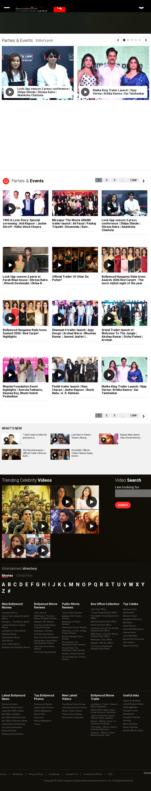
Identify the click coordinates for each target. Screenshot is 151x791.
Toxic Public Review (72, 613)
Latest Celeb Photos (44, 707)
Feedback (54, 774)
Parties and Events (43, 704)
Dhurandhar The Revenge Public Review (73, 643)
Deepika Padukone (132, 619)
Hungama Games (131, 717)
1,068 (133, 180)
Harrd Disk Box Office (101, 625)
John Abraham (130, 636)
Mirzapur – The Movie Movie (16, 622)
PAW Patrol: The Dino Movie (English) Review (45, 617)
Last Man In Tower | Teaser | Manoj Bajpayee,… (104, 705)
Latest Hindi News (131, 701)
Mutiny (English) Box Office (104, 621)
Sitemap (127, 720)
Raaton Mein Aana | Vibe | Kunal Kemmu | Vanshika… (104, 711)
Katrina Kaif (128, 612)
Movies (7, 575)
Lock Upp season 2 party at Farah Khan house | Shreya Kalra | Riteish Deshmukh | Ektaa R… (25, 280)
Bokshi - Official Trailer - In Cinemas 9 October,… (103, 722)
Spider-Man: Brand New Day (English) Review (45, 642)
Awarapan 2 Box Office (101, 639)
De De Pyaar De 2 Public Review (74, 658)
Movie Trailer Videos (72, 711)
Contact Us (72, 774)
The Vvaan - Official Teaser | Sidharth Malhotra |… (104, 728)
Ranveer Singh (130, 616)
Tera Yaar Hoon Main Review (44, 647)
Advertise (18, 774)
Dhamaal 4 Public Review (74, 627)
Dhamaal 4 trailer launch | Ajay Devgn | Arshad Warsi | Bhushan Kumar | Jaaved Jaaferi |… (74, 333)
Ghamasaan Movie (11, 637)
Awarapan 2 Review (43, 631)
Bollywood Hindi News (12, 734)
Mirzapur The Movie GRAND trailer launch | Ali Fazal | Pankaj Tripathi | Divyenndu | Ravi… (74, 223)
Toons (37, 724)
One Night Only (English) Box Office (105, 617)
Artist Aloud (128, 714)
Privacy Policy (36, 774)
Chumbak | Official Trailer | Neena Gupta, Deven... (82, 453)
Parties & (28, 180)
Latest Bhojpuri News (133, 704)
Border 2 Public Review (73, 653)
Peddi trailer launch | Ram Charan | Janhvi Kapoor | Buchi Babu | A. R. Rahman (73, 390)
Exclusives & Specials (72, 717)
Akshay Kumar (130, 609)
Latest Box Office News (13, 711)
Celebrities (24, 575)
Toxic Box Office (98, 609)
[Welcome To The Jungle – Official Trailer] (26, 509)
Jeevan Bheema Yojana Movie (13, 626)
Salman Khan (129, 632)
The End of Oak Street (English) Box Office (101, 647)
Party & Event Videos (72, 714)
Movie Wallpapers (42, 721)
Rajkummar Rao (130, 646)
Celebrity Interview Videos (74, 707)
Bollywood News (10, 704)
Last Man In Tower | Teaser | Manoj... (81, 436)
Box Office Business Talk (14, 717)
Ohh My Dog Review (43, 634)
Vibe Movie (7, 641)
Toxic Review (40, 613)
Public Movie (70, 605)
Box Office (105, 604)
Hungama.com (130, 710)
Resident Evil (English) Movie (16, 647)
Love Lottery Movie (11, 644)
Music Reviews (130, 727)
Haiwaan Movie (9, 634)
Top (130, 604)
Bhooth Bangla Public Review (72, 637)
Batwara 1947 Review (44, 622)
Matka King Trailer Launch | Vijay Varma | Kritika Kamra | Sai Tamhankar (118, 92)
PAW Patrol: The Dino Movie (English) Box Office (104, 635)
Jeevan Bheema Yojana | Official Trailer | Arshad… (103, 716)
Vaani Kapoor (129, 626)
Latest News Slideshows (13, 724)
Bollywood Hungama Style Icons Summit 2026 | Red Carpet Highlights (25, 333)
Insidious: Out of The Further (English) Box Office (105, 629)
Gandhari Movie (9, 613)
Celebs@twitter (130, 707)
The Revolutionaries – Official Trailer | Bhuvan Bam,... (34, 453)
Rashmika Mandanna (133, 629)
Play (10, 92)
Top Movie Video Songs (73, 704)
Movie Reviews (9, 731)
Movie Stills (39, 714)
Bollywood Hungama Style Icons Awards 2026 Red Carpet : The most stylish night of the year (124, 280)
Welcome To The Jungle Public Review (74, 632)
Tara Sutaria (128, 642)
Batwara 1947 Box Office (102, 643)
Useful (131, 695)
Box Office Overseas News (14, 721)
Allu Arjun (127, 622)
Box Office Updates (11, 714)
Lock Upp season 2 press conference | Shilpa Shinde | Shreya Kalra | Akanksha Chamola (43, 92)
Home (3, 774)
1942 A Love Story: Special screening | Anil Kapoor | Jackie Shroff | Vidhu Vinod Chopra (25, 223)
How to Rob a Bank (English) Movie (15, 617)
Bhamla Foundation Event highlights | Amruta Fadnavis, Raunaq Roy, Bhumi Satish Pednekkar (23, 391)
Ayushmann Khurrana (133, 639)
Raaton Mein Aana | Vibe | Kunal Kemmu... (131, 436)
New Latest (69, 697)
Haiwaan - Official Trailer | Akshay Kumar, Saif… (103, 734)
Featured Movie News (12, 707)
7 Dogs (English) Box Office (104, 612)
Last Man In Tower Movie (14, 631)
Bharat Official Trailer (133, 730)
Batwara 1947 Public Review (71, 617)
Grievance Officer (93, 774)
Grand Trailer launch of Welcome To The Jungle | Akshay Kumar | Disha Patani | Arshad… (122, 335)
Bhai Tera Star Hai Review (46, 637)
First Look (38, 717)
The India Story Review (45, 652)
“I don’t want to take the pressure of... (35, 436)
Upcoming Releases (12, 727)
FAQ (110, 774)
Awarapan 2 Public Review (71, 623)
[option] (38, 75)
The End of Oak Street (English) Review (44, 626)
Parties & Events (17, 40)
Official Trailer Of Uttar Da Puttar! (70, 278)
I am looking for (127, 487)
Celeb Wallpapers (42, 711)
